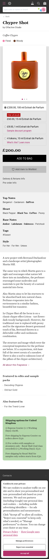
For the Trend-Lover (14, 406)
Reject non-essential (24, 547)
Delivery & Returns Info (14, 179)
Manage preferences (24, 541)
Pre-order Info (9, 183)
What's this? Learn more (18, 142)
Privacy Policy (10, 531)
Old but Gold (10, 390)
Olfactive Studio (13, 27)
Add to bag (24, 158)
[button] (22, 99)
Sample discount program (19, 131)
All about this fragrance (15, 365)
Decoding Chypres (13, 385)
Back (8, 16)
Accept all (24, 553)
